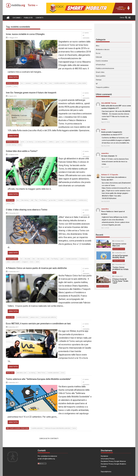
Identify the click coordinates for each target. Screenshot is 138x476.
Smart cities (10, 200)
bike (33, 259)
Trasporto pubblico (12, 259)
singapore (25, 262)
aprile (22, 142)
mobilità (60, 200)
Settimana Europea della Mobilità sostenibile (57, 428)
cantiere (35, 83)
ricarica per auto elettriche (48, 317)
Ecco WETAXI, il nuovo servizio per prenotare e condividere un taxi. (38, 323)
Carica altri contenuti (48, 438)
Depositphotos (106, 472)
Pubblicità (28, 18)
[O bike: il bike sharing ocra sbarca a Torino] (31, 217)
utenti (37, 262)
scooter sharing (11, 145)
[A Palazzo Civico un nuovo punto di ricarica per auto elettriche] (31, 275)
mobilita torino (72, 83)
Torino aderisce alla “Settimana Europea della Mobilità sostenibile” (38, 379)
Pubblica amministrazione (105, 68)
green (57, 142)
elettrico (51, 142)
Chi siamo (16, 18)
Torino (31, 5)
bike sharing (24, 200)
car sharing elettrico (41, 142)
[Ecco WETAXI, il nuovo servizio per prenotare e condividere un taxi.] (31, 331)
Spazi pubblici (100, 76)
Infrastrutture (100, 65)
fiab (46, 83)
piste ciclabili (16, 262)
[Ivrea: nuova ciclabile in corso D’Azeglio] (31, 41)
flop (36, 200)
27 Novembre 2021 (119, 264)
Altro (8, 428)
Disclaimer (104, 456)
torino (15, 86)
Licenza (103, 466)
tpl (13, 203)
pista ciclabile (82, 83)
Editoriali (99, 57)
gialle (62, 259)
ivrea (50, 83)
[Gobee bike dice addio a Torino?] (31, 158)
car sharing (29, 142)
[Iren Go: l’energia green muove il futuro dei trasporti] (31, 100)
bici (22, 83)
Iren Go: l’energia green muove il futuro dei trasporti (31, 92)
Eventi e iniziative (15, 428)
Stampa (98, 80)
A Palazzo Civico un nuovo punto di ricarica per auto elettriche (36, 268)
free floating (43, 200)
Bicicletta (27, 259)
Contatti (39, 18)
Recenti (99, 235)
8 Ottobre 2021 (118, 276)
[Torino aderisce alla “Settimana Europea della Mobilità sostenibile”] (31, 386)
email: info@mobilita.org (46, 459)
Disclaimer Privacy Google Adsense (113, 461)
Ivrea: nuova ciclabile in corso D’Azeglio (25, 34)
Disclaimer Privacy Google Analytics (113, 464)
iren (63, 142)
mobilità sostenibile (59, 83)
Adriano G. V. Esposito (109, 175)
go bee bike (52, 200)
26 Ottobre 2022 (119, 241)
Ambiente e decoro (12, 83)
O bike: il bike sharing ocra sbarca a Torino (26, 209)
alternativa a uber (22, 372)
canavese (28, 83)
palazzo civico (34, 317)
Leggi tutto (13, 77)
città (41, 83)
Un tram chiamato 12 (109, 156)
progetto (9, 86)
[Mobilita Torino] (8, 17)
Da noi (98, 53)
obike (8, 262)
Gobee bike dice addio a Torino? (21, 151)
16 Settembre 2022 (119, 253)
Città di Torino (41, 372)
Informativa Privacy (107, 459)
